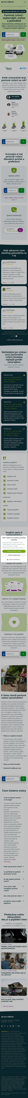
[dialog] (14, 549)
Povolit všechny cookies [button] (14, 551)
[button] (14, 560)
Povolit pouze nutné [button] (14, 555)
